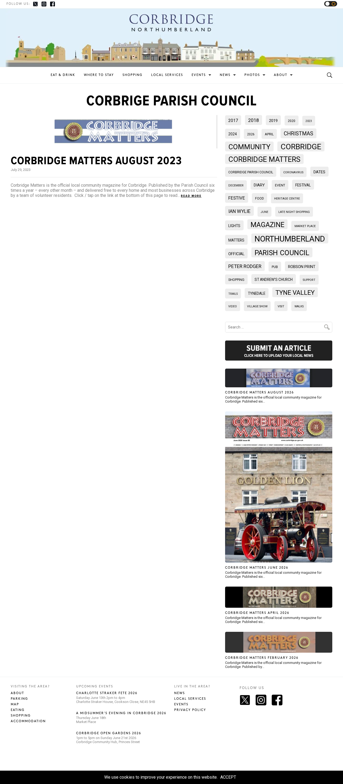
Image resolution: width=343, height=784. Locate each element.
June (264, 212)
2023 (308, 121)
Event (280, 185)
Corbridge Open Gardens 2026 (108, 733)
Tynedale (256, 293)
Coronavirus (293, 172)
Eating (18, 710)
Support (309, 280)
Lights (234, 226)
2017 (233, 120)
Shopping (132, 75)
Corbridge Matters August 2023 (96, 161)
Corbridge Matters (264, 159)
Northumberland (290, 238)
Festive (236, 198)
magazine (267, 225)
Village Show (257, 306)
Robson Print (301, 266)
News (225, 75)
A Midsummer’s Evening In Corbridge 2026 (121, 713)
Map (15, 704)
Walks (299, 306)
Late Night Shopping (294, 212)
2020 (291, 121)
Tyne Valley (295, 292)
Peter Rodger (245, 266)
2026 (251, 134)
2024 (232, 134)
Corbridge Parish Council (250, 172)
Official (236, 253)
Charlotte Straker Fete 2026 (106, 693)
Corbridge (301, 146)
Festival (303, 185)
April (269, 134)
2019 (273, 120)
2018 (253, 120)
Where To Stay (99, 75)
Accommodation (28, 721)
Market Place (305, 226)
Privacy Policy (190, 710)
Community (249, 147)
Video (232, 306)
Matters (236, 240)
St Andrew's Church (274, 279)
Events (199, 75)
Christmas (298, 134)
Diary (259, 185)
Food (259, 198)
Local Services (167, 75)
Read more (191, 196)
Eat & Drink (63, 75)
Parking (19, 698)
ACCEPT (228, 777)
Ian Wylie (239, 211)
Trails (233, 294)
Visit (281, 306)
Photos (252, 75)
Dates (319, 172)
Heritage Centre (287, 198)
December (236, 185)
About (280, 75)
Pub (275, 267)
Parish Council (282, 253)
